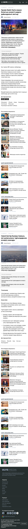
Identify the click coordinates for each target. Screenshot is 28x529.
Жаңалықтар (5, 481)
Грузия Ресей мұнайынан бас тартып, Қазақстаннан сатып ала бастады (11, 58)
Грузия (10, 102)
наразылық (21, 102)
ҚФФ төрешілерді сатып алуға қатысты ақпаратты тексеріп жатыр (17, 189)
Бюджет (4, 485)
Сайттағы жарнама (6, 503)
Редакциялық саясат (6, 506)
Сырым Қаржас (7, 17)
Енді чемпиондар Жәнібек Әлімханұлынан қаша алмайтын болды (16, 209)
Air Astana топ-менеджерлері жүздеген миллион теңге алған (16, 182)
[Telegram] (4, 99)
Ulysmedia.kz (11, 270)
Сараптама (4, 486)
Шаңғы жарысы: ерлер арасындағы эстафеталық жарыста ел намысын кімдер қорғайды (17, 217)
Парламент (4, 102)
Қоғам (3, 490)
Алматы (4, 341)
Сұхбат (3, 493)
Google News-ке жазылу (9, 516)
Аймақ (3, 488)
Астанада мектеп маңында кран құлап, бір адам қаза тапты (16, 166)
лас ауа (19, 341)
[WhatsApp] (8, 99)
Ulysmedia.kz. (12, 47)
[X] (6, 99)
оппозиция (4, 103)
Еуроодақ (11, 103)
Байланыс (4, 504)
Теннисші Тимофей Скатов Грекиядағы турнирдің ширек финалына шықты (16, 225)
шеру (15, 102)
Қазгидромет (5, 342)
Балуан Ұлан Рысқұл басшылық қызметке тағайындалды (16, 200)
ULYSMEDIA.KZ (4, 7)
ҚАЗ (23, 2)
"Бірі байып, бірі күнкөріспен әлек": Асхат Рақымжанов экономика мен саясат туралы (13, 62)
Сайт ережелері (5, 501)
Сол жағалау (5, 483)
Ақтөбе (9, 341)
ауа (14, 341)
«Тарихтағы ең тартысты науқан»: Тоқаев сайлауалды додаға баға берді (12, 54)
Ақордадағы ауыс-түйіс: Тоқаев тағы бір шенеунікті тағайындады (18, 174)
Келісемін (24, 523)
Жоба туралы (5, 499)
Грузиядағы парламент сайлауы (9, 105)
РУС (26, 2)
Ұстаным (4, 491)
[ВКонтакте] (2, 99)
